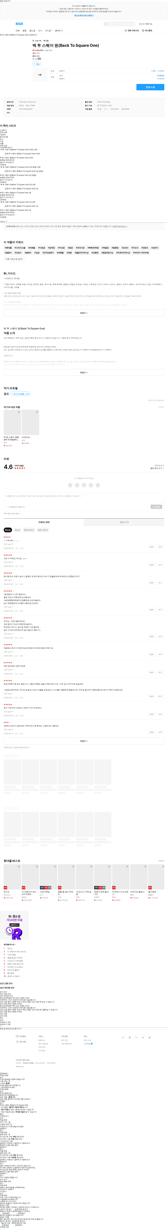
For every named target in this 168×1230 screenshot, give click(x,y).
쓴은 (59, 897)
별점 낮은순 (43, 530)
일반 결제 (14, 1145)
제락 (77, 897)
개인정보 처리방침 (28, 1063)
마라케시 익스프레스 (120, 893)
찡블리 (150, 895)
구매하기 (10, 1189)
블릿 (34, 56)
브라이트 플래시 (137, 892)
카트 (1, 141)
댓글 (151, 547)
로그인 (145, 24)
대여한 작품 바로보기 (23, 1099)
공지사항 (22, 1042)
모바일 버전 (4, 1227)
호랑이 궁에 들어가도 (101, 893)
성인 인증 (3, 1014)
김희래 (96, 897)
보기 (1, 1179)
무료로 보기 (4, 1126)
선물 (1, 143)
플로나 (24, 897)
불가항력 (152, 892)
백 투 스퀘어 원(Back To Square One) (11, 438)
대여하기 (3, 1189)
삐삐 (132, 895)
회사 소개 (87, 1040)
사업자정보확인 (51, 1063)
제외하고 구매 (5, 1022)
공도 (34, 53)
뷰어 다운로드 (43, 1044)
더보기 (161, 407)
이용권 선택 (4, 1124)
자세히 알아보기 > (119, 226)
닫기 (5, 1179)
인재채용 (87, 1044)
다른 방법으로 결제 (7, 1087)
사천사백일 (45, 892)
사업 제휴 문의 (66, 1044)
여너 (41, 895)
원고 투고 (64, 1040)
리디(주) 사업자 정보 (22, 1060)
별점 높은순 (29, 530)
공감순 (17, 530)
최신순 (8, 530)
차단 (21, 548)
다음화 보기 (4, 1201)
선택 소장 (3, 145)
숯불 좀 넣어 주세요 (65, 893)
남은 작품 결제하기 (7, 1099)
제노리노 (7, 895)
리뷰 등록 (156, 507)
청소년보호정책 (40, 1063)
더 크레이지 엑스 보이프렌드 (29, 893)
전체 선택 (3, 132)
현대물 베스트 (9, 944)
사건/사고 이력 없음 (83, 893)
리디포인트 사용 (6, 1141)
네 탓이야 (26, 437)
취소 (1, 1018)
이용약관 (18, 1063)
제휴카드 (41, 1040)
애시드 (7, 892)
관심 (38, 64)
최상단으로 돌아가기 (13, 1029)
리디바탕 (41, 1051)
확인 (1, 1114)
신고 (17, 548)
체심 (114, 897)
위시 (1, 139)
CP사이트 (41, 1047)
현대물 (46, 41)
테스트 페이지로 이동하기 (84, 15)
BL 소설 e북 (36, 41)
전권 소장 (150, 87)
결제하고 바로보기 (7, 1143)
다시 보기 (12, 1201)
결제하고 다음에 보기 (22, 1143)
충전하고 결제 (5, 1145)
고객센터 (22, 1036)
